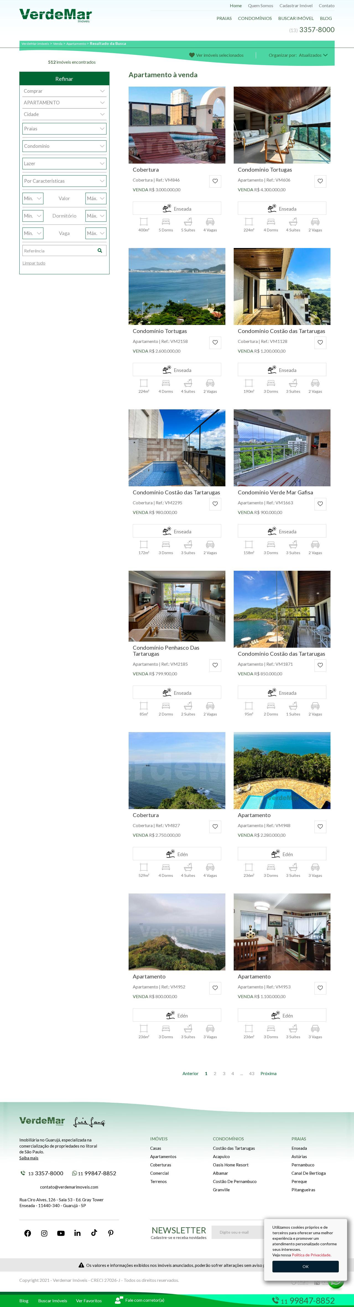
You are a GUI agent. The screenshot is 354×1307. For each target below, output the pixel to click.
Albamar (220, 1173)
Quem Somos (260, 5)
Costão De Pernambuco (235, 1181)
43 (251, 1073)
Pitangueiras (303, 1189)
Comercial (159, 1173)
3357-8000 (45, 1173)
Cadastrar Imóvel (296, 5)
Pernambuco (302, 1164)
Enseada (299, 1148)
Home (236, 5)
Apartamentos (163, 1156)
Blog (326, 18)
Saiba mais (28, 1157)
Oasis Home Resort (231, 1164)
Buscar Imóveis (52, 1300)
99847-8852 (97, 1173)
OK (306, 1266)
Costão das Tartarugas (234, 1148)
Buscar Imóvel (296, 18)
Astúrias (299, 1156)
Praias (224, 18)
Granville (221, 1189)
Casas (155, 1148)
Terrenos (158, 1181)
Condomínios (255, 18)
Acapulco (221, 1156)
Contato (327, 5)
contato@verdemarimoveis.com (69, 1186)
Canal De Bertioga (308, 1173)
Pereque (299, 1181)
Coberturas (160, 1164)
